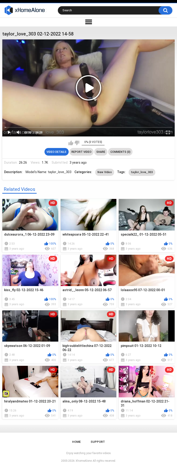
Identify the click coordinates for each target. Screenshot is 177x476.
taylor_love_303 (142, 172)
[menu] (88, 22)
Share (100, 152)
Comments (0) (120, 152)
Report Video (81, 152)
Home (76, 441)
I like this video (70, 143)
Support (98, 441)
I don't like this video (76, 143)
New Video (104, 172)
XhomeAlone (84, 460)
